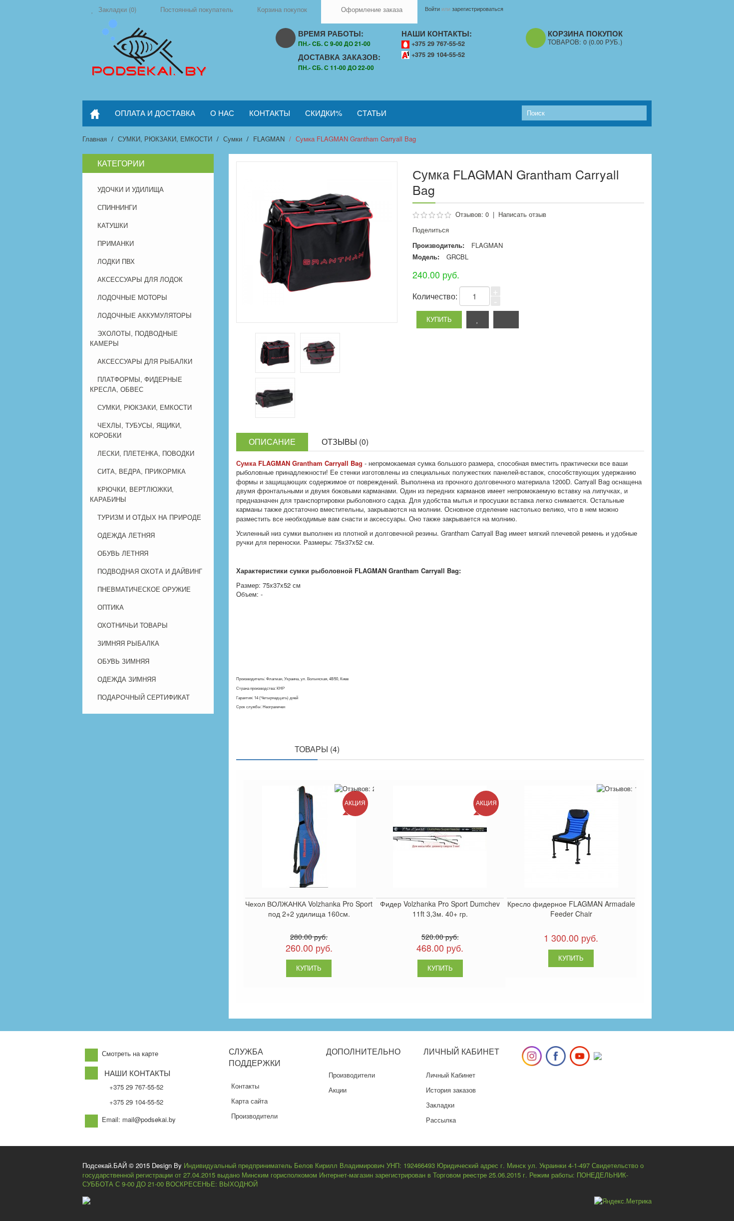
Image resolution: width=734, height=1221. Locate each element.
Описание (272, 441)
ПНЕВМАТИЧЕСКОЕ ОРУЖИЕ (144, 589)
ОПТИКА (110, 607)
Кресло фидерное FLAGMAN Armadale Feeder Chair (571, 909)
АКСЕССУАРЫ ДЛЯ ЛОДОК (140, 279)
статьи (371, 112)
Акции (338, 1090)
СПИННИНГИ (117, 207)
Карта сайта (249, 1101)
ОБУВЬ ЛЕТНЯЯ (122, 553)
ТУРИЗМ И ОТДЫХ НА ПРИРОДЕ (149, 517)
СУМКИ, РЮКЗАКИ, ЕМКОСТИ (165, 138)
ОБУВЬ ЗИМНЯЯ (123, 661)
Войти (432, 8)
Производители (254, 1116)
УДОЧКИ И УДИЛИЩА (130, 189)
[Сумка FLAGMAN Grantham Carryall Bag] (320, 353)
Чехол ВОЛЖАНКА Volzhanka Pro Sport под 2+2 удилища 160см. (308, 909)
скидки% (323, 112)
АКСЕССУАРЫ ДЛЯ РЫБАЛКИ (144, 361)
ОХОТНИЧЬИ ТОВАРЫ (132, 625)
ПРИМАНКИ (115, 243)
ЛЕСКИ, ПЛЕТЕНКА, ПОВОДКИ (145, 453)
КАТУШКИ (112, 225)
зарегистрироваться (477, 8)
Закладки (440, 1105)
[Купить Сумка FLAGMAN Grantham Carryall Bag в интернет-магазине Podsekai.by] (275, 353)
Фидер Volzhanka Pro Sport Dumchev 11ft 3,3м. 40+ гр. (440, 909)
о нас (222, 112)
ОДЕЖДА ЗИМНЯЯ (126, 679)
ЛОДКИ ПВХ (116, 261)
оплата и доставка (155, 112)
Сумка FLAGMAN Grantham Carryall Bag (356, 138)
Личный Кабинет (450, 1075)
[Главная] (94, 113)
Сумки (232, 138)
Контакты (245, 1086)
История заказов (451, 1090)
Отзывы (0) (345, 441)
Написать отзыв (522, 214)
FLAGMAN (269, 138)
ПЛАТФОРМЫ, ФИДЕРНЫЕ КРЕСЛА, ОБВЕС (136, 384)
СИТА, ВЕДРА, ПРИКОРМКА (141, 471)
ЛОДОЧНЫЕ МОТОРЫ (132, 297)
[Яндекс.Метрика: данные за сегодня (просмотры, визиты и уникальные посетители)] (623, 1201)
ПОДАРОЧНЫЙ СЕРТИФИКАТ (143, 697)
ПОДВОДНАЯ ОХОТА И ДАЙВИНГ (149, 571)
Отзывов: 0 (472, 214)
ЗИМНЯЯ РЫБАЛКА (128, 643)
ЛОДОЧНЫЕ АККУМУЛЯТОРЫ (144, 315)
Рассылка (441, 1120)
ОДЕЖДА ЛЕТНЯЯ (126, 535)
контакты (269, 112)
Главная (94, 138)
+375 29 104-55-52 (438, 54)
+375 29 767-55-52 (438, 43)
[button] (692, 1209)
